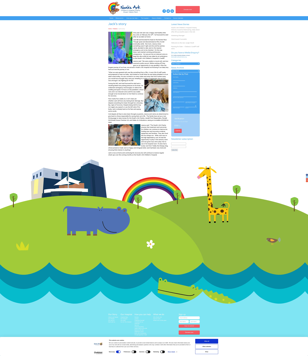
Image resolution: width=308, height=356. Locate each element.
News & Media (156, 18)
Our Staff (123, 320)
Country (186, 107)
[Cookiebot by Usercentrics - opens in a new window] (98, 353)
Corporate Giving (139, 326)
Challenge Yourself (139, 320)
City (174, 102)
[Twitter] (307, 177)
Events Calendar (178, 18)
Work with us (111, 322)
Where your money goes (159, 320)
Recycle (137, 325)
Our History (111, 320)
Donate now (188, 9)
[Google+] (307, 179)
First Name (176, 77)
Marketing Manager (177, 35)
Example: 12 (177, 126)
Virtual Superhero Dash (141, 334)
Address (175, 88)
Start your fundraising (140, 333)
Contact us (167, 18)
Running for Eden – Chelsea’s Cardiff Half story (185, 48)
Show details (171, 352)
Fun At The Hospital (126, 322)
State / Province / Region (190, 102)
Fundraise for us (139, 322)
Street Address (176, 92)
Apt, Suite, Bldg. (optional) (178, 97)
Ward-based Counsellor (179, 39)
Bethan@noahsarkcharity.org (179, 57)
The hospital (145, 18)
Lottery (137, 318)
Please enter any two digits (181, 121)
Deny (206, 351)
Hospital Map (124, 317)
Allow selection (206, 346)
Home (111, 18)
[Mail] (307, 181)
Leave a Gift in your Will (141, 328)
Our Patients (124, 318)
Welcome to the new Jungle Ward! (182, 43)
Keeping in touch (139, 331)
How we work (156, 318)
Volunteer (137, 323)
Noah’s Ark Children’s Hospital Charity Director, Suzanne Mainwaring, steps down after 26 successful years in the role (185, 30)
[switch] (134, 352)
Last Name (176, 82)
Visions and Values (113, 317)
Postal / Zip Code (176, 107)
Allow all (206, 341)
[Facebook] (307, 175)
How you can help (132, 18)
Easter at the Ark (139, 330)
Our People (111, 318)
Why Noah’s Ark (157, 317)
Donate (137, 317)
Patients (115, 28)
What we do (119, 18)
